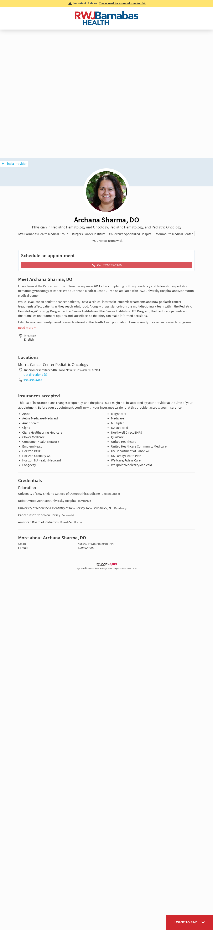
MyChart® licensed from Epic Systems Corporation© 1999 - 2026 (106, 568)
